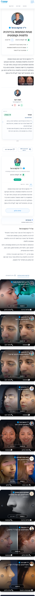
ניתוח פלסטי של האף (22, 319)
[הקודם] (32, 295)
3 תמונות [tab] (22, 376)
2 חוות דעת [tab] (12, 411)
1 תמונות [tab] (22, 306)
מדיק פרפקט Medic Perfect (21, 282)
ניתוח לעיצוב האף (23, 460)
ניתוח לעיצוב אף (23, 284)
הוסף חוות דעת (8, 149)
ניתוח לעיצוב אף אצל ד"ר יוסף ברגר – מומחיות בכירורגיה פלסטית (17, 565)
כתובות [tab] (27, 184)
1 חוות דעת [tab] (12, 306)
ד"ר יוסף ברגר (25, 562)
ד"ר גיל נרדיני (25, 387)
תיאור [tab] (31, 184)
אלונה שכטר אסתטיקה (22, 457)
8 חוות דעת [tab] (12, 446)
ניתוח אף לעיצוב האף (22, 424)
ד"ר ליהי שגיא (25, 317)
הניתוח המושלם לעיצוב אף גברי (18, 354)
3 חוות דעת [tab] (12, 516)
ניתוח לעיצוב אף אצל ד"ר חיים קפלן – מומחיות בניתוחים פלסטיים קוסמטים (17, 530)
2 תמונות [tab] (22, 411)
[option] (17, 124)
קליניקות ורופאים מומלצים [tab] (23, 275)
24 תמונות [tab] (17, 551)
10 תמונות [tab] (22, 341)
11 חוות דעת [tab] (12, 341)
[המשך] (2, 295)
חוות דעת (18, 6)
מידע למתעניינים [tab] (10, 275)
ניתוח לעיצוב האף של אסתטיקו (19, 495)
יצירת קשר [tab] (22, 184)
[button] (17, 228)
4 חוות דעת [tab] (12, 481)
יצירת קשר (11, 6)
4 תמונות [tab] (17, 586)
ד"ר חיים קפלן (25, 527)
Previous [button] (32, 121)
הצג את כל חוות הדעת (24, 149)
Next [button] (2, 121)
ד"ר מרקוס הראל (16, 168)
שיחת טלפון (17, 211)
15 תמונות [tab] (22, 446)
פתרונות (24, 6)
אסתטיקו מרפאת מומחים (22, 492)
